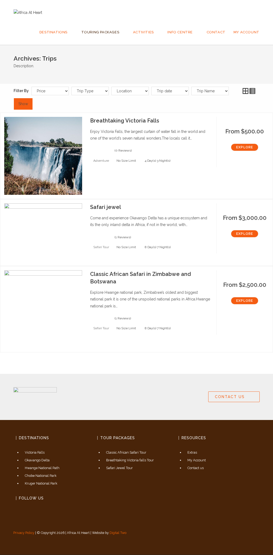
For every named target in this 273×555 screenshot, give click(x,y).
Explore (244, 147)
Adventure (101, 160)
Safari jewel (105, 207)
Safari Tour (101, 247)
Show (23, 104)
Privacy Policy (23, 533)
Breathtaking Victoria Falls (124, 120)
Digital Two (118, 533)
